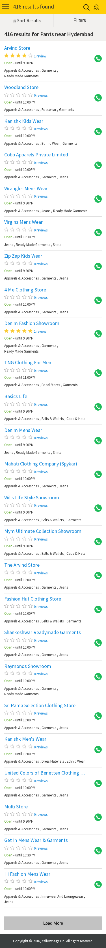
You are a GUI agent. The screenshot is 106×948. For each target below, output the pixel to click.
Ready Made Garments (21, 76)
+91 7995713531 (96, 266)
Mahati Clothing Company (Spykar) (40, 464)
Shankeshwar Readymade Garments (42, 632)
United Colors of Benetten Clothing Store (48, 773)
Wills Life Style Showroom (31, 497)
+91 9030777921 (96, 542)
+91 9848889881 (96, 643)
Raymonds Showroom (27, 666)
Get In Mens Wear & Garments (36, 840)
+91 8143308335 (96, 233)
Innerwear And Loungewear (62, 896)
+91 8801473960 (96, 334)
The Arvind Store (22, 565)
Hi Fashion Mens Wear (27, 874)
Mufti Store (16, 807)
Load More (53, 923)
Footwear (49, 109)
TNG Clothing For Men (27, 362)
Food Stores (51, 384)
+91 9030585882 (96, 609)
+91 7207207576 (96, 441)
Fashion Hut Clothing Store (32, 599)
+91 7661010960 (96, 165)
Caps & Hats (75, 418)
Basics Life (15, 396)
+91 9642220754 (96, 508)
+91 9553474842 (96, 300)
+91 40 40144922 (96, 98)
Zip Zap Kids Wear (23, 256)
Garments (49, 70)
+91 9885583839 (96, 474)
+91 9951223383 (96, 817)
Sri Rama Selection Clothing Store (39, 705)
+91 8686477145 (96, 373)
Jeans (63, 177)
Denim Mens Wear (23, 430)
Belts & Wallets (53, 418)
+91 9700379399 (96, 851)
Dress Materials (53, 761)
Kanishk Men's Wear (25, 739)
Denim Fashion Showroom (31, 323)
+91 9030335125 (96, 407)
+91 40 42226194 (96, 199)
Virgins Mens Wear (23, 222)
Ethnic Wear (51, 143)
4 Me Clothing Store (25, 290)
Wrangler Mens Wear (25, 188)
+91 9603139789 (96, 575)
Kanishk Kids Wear (23, 121)
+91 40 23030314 (96, 59)
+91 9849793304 (96, 716)
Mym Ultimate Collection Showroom (42, 531)
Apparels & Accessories (21, 70)
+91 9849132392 (96, 132)
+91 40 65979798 (96, 783)
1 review (40, 56)
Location (97, 7)
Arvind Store (17, 48)
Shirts (57, 244)
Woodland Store (21, 87)
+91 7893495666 (96, 677)
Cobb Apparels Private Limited (36, 155)
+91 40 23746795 (96, 885)
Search (87, 7)
